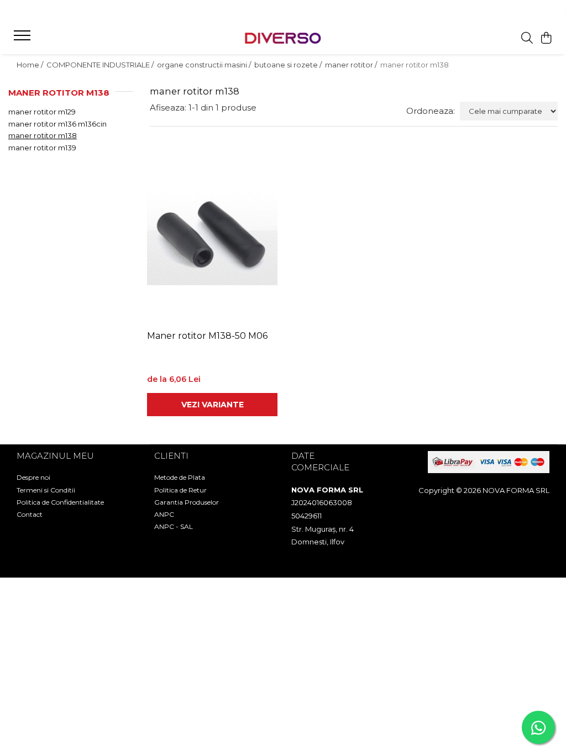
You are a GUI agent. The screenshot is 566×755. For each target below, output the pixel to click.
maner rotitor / (352, 64)
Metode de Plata (179, 477)
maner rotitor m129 (42, 111)
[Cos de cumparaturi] (546, 38)
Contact (30, 514)
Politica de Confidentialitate (60, 502)
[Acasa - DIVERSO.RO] (283, 38)
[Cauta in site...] (527, 38)
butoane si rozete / (288, 64)
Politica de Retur (180, 490)
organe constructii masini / (205, 64)
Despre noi (33, 477)
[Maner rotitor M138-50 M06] (212, 237)
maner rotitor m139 (42, 147)
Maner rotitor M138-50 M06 (207, 336)
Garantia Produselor (186, 502)
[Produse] (23, 38)
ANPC (164, 514)
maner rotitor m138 (42, 135)
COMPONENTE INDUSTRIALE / (100, 64)
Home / (31, 64)
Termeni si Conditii (46, 490)
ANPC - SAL (173, 526)
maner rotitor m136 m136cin (57, 123)
